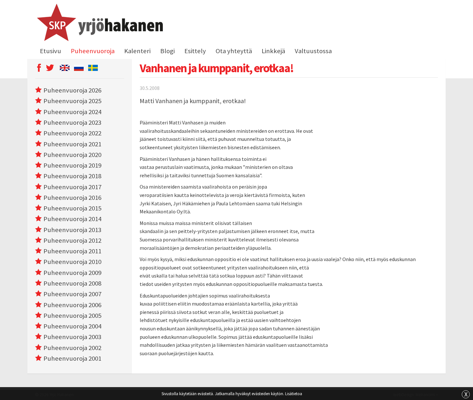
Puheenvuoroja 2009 (72, 272)
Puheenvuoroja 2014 (72, 219)
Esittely (195, 51)
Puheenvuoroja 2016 (72, 197)
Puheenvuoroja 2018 (72, 176)
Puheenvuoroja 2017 (72, 187)
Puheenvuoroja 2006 (72, 305)
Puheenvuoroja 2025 (72, 101)
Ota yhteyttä (234, 51)
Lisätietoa (293, 393)
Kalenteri (137, 51)
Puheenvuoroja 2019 (72, 165)
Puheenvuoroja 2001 (72, 358)
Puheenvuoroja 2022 (72, 133)
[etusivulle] (99, 23)
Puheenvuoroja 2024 (72, 112)
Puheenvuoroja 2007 (72, 294)
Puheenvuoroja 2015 (72, 208)
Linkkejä (273, 51)
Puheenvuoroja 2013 (72, 230)
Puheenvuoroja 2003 (72, 337)
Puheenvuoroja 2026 (72, 90)
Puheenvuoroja (93, 51)
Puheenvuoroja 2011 (72, 251)
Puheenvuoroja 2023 (72, 122)
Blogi (167, 51)
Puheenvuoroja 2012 (72, 240)
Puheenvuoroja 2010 (72, 262)
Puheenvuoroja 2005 (72, 315)
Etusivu (50, 51)
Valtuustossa (313, 51)
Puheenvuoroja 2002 (72, 348)
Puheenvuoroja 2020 (72, 155)
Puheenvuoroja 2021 (72, 144)
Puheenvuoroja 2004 (72, 326)
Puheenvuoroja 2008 (72, 283)
